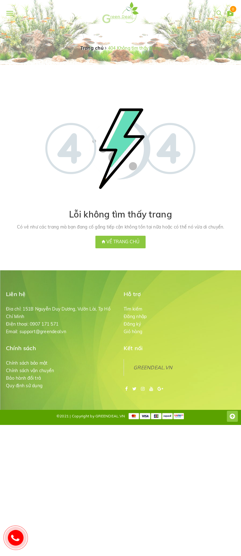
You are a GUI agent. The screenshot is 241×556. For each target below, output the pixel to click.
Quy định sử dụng (24, 385)
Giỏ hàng (133, 331)
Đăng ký (132, 324)
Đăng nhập (135, 316)
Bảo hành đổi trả (23, 378)
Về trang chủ (122, 242)
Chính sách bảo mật (27, 363)
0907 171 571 (44, 324)
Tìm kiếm (133, 309)
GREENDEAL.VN (152, 367)
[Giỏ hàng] (230, 14)
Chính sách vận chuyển (30, 370)
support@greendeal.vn (42, 331)
